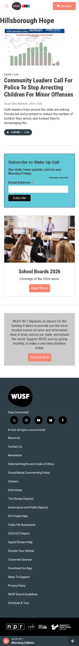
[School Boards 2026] (39, 239)
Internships (15, 490)
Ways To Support (19, 577)
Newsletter (15, 455)
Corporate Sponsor (20, 559)
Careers (13, 481)
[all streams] (73, 641)
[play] (6, 641)
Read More (39, 288)
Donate (66, 6)
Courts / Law (11, 74)
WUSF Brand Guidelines (23, 594)
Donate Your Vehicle (21, 550)
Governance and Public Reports (28, 507)
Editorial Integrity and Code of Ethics (31, 464)
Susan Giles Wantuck (15, 103)
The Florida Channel (20, 498)
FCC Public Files (18, 516)
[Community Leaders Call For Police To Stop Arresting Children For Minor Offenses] (37, 47)
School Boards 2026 (39, 271)
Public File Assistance (21, 524)
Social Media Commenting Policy (29, 472)
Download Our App (20, 568)
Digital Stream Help (20, 542)
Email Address (20, 182)
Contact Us (15, 446)
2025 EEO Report (19, 533)
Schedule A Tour (18, 603)
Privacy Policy (17, 585)
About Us (14, 438)
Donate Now (39, 357)
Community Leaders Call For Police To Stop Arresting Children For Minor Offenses (38, 87)
